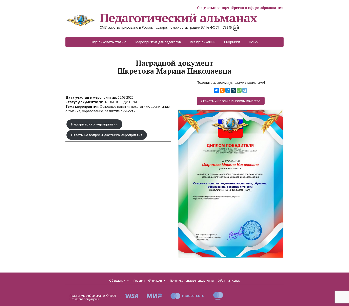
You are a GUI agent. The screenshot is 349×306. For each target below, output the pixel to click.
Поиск (254, 42)
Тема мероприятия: (82, 106)
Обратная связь (229, 280)
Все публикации (202, 42)
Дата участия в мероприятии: (91, 97)
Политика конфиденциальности (192, 280)
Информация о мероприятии (94, 124)
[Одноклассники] (222, 90)
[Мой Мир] (227, 90)
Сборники (232, 42)
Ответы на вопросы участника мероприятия (106, 135)
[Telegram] (244, 90)
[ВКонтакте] (216, 90)
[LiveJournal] (233, 90)
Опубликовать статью (108, 42)
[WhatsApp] (239, 90)
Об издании (117, 280)
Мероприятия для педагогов (158, 42)
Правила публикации (147, 280)
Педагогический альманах (178, 18)
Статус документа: (82, 102)
